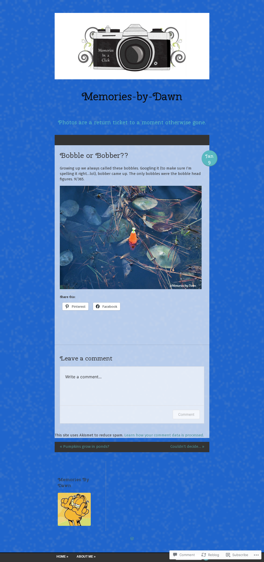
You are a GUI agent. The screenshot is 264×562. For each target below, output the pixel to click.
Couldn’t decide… (187, 446)
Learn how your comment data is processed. (164, 435)
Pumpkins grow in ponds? (84, 446)
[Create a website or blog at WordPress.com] (132, 539)
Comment (186, 414)
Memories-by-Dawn (132, 96)
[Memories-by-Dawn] (132, 46)
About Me (85, 556)
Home (61, 556)
